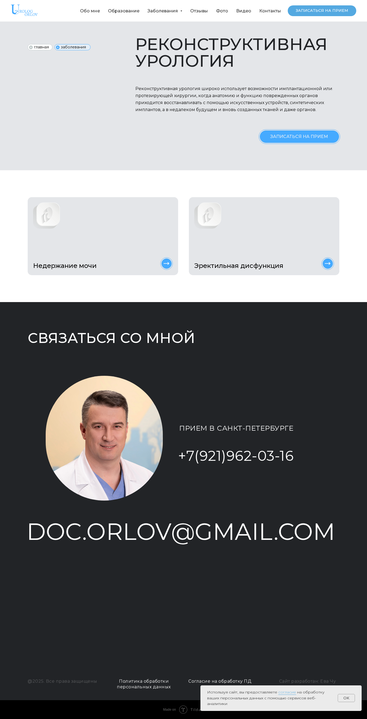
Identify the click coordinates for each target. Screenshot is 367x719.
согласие (287, 692)
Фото (222, 10)
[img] (166, 263)
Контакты (270, 10)
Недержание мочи (65, 266)
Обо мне (90, 10)
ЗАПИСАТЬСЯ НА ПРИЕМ (299, 136)
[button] (322, 10)
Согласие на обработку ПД (219, 681)
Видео (243, 10)
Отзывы (199, 10)
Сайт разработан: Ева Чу (307, 681)
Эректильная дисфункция (238, 266)
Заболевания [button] (163, 10)
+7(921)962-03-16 (236, 455)
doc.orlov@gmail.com (181, 532)
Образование (123, 10)
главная (41, 47)
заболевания (73, 47)
